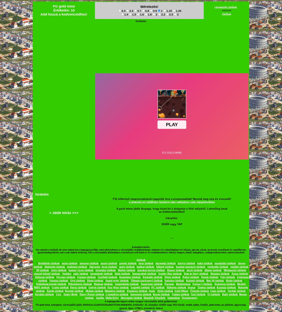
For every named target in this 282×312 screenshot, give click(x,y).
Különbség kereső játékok (51, 284)
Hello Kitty (112, 297)
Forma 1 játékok (202, 284)
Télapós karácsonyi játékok (146, 280)
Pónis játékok (173, 277)
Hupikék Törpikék (154, 297)
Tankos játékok (206, 287)
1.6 (142, 14)
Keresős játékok (74, 291)
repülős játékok (239, 266)
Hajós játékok (234, 280)
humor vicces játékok (81, 270)
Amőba (100, 297)
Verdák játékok (237, 291)
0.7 (139, 10)
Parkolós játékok (152, 277)
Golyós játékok (97, 287)
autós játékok (70, 263)
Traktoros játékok (224, 284)
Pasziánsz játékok (137, 291)
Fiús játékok (227, 277)
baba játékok (205, 263)
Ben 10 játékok (215, 280)
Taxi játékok (198, 294)
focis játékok (146, 263)
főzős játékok (122, 273)
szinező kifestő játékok (47, 273)
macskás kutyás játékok (151, 270)
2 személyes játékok (117, 294)
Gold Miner (181, 291)
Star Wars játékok (118, 287)
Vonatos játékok (58, 280)
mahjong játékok (77, 266)
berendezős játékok (101, 273)
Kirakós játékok (44, 294)
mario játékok (109, 263)
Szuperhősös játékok (127, 284)
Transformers (189, 297)
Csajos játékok (60, 287)
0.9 (155, 10)
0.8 (147, 10)
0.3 (123, 10)
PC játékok (158, 287)
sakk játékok (80, 273)
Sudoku (66, 273)
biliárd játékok (165, 266)
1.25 (178, 10)
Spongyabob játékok (144, 273)
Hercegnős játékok (131, 297)
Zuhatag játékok (44, 277)
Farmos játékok (86, 277)
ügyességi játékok (166, 263)
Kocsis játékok (161, 294)
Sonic (152, 291)
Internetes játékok (141, 294)
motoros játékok (89, 263)
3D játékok (42, 270)
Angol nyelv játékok (117, 280)
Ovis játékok (77, 280)
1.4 (126, 14)
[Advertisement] (141, 32)
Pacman (169, 284)
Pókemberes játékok (80, 284)
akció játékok (194, 270)
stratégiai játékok (106, 270)
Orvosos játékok (65, 277)
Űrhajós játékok (199, 291)
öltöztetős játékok (55, 266)
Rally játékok (230, 294)
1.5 (134, 14)
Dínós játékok (95, 280)
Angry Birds (70, 294)
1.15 (169, 10)
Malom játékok (94, 291)
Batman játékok (103, 284)
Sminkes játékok (174, 280)
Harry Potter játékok (92, 294)
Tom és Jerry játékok (196, 273)
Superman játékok (151, 284)
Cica (58, 294)
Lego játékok (218, 291)
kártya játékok (186, 263)
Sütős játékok (165, 291)
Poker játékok (191, 277)
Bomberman (183, 284)
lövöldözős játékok (49, 263)
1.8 (150, 14)
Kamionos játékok (130, 277)
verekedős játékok (217, 266)
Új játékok (214, 294)
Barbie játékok (126, 270)
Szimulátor (173, 297)
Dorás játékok (78, 287)
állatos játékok (213, 270)
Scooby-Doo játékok (170, 273)
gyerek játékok (128, 263)
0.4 (131, 10)
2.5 (171, 14)
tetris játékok (59, 270)
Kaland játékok (195, 280)
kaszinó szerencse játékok (190, 266)
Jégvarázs (94, 266)
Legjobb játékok (140, 287)
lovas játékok (109, 266)
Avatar (191, 287)
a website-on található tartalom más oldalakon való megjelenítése (172, 201)
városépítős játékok (225, 7)
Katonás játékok (226, 287)
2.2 (163, 14)
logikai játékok (145, 266)
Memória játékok (115, 291)
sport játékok (127, 266)
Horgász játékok (219, 273)
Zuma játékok (240, 273)
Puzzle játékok (209, 277)
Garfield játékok (107, 277)
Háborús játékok (176, 287)
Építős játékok (55, 291)
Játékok (226, 14)
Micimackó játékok (235, 270)
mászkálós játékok (225, 263)
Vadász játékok (181, 294)
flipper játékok (176, 270)
